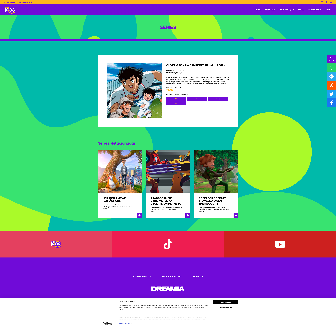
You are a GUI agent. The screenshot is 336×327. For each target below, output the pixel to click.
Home (258, 10)
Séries (301, 10)
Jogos (329, 10)
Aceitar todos (225, 302)
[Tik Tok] (326, 2)
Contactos (197, 277)
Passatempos (314, 10)
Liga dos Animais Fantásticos (114, 199)
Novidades (270, 10)
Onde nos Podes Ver (171, 277)
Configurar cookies (224, 307)
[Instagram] (322, 2)
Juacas (29, 2)
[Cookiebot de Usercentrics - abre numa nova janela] (107, 323)
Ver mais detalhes (124, 323)
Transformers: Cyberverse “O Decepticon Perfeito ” (167, 200)
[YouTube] (331, 2)
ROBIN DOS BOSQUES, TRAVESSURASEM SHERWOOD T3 (213, 200)
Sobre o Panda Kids (142, 277)
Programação (287, 10)
